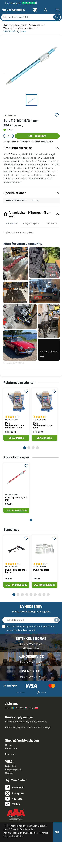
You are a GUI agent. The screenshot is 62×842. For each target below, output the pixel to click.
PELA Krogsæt (41, 569)
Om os (9, 745)
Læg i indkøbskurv (37, 136)
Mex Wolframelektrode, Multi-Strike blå (15, 425)
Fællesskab (51, 223)
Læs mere (28, 630)
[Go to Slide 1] (31, 100)
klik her (20, 836)
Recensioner (11, 748)
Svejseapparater (36, 25)
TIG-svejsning (9, 28)
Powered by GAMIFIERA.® (13, 363)
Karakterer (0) (12, 223)
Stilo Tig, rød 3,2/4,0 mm (16, 498)
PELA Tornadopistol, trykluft (16, 570)
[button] (31, 66)
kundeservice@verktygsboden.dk (30, 721)
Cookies (9, 773)
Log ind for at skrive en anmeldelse (18, 233)
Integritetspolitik (13, 769)
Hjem (5, 25)
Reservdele (10, 754)
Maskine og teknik (18, 25)
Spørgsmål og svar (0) (32, 223)
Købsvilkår (10, 766)
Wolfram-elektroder (27, 28)
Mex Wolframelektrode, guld (43, 425)
